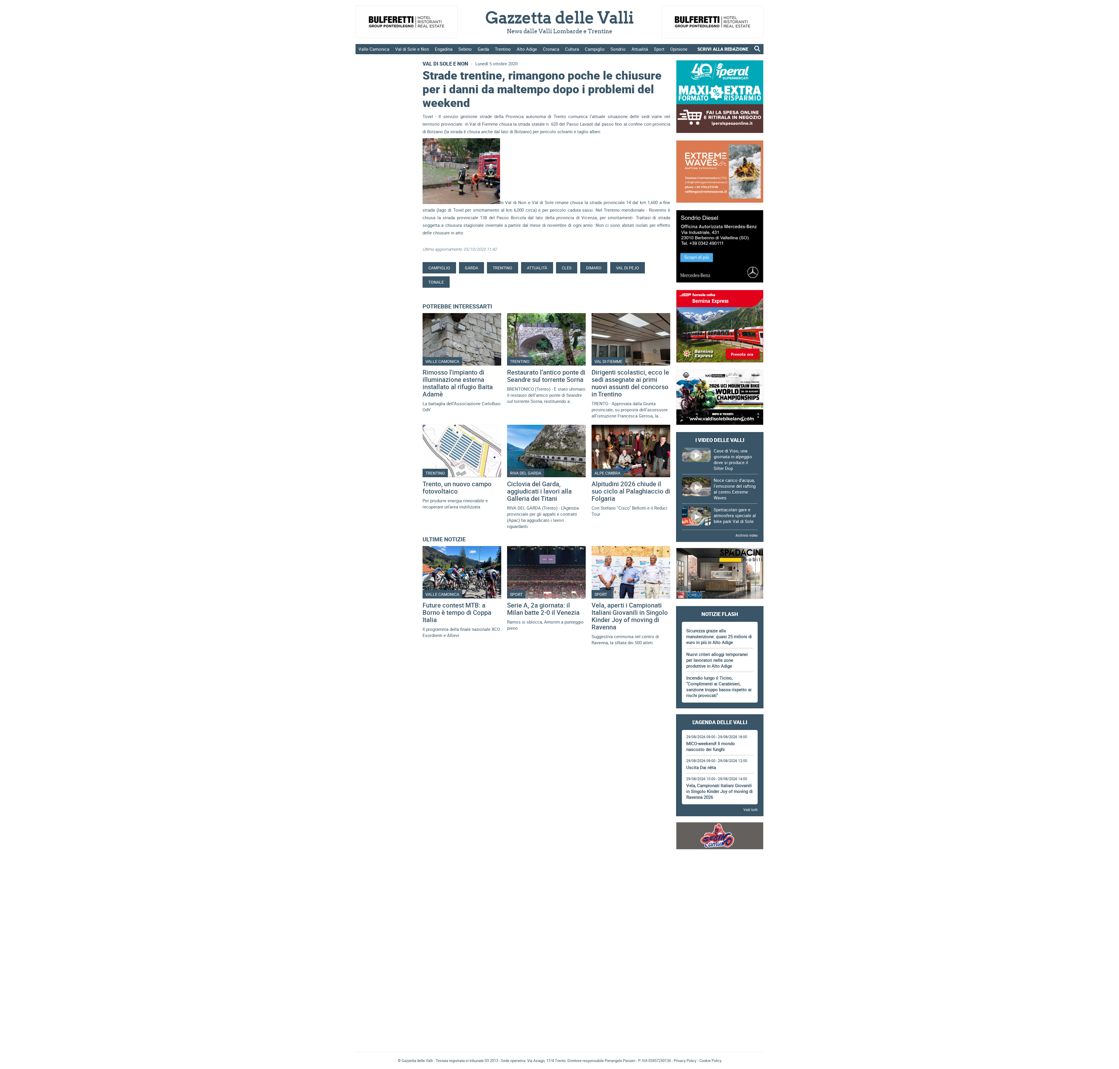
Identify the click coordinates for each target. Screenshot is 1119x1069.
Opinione (678, 49)
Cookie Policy (710, 1060)
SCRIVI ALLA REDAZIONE (722, 49)
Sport (659, 49)
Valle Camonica (373, 49)
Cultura (572, 49)
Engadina (444, 49)
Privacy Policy (685, 1060)
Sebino (465, 49)
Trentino (503, 49)
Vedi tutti (750, 809)
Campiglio (595, 49)
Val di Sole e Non (412, 49)
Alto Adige (527, 49)
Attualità (639, 49)
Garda (483, 49)
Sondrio (618, 49)
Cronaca (551, 49)
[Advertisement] (719, 872)
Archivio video (747, 535)
